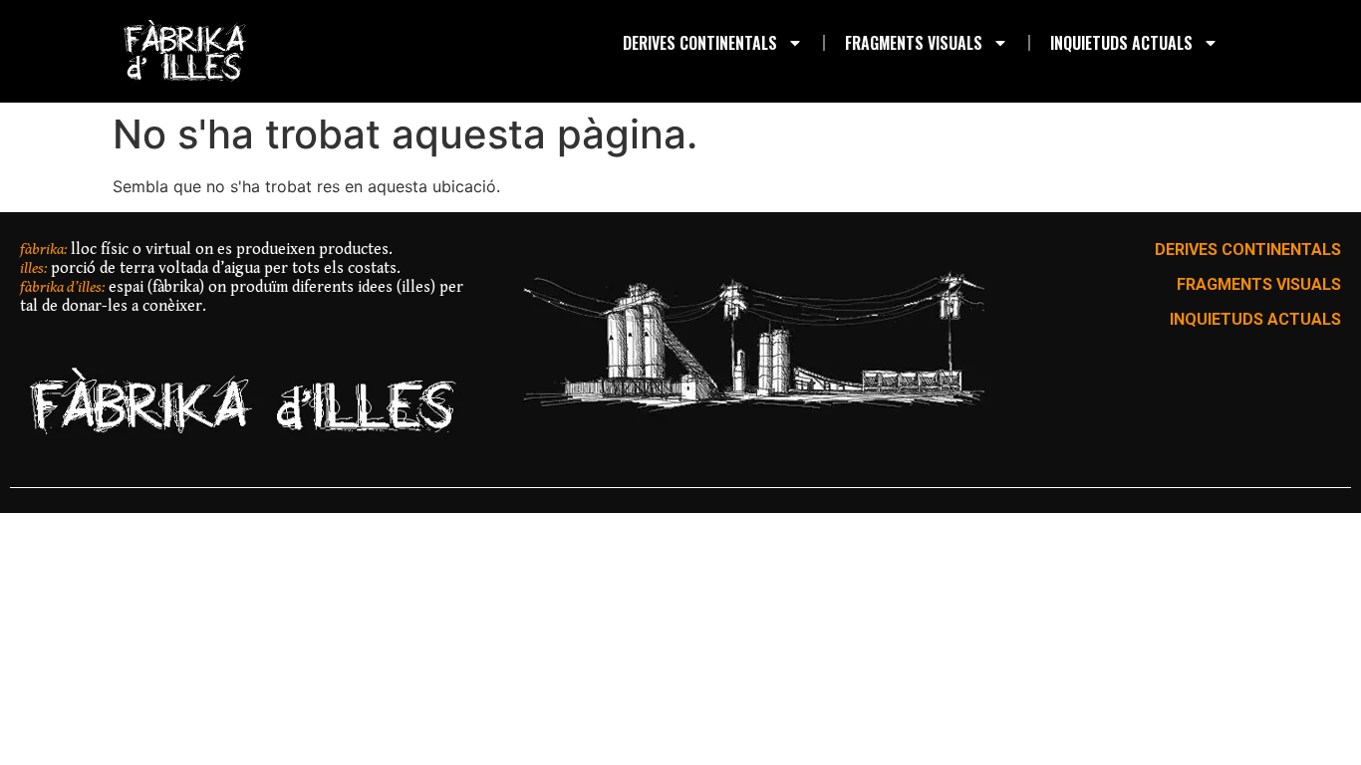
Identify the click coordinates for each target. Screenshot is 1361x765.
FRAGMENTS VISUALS (913, 43)
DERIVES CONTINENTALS (700, 43)
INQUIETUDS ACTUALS (1121, 43)
